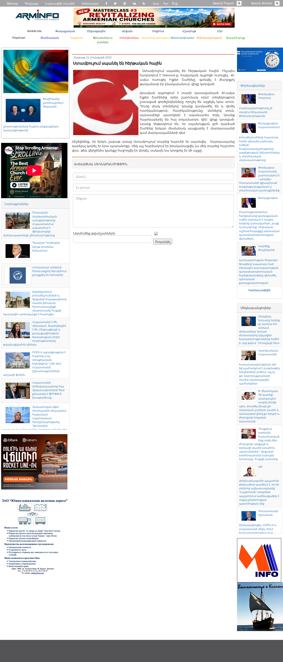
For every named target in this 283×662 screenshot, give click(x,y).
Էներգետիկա (129, 37)
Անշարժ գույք (235, 37)
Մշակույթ (189, 31)
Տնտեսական (49, 37)
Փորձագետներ (253, 85)
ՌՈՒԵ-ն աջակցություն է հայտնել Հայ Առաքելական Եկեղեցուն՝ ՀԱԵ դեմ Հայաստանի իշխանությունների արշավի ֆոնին (34, 363)
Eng (175, 3)
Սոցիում (158, 31)
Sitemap (12, 3)
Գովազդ (31, 3)
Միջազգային (96, 31)
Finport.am (18, 37)
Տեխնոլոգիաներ (182, 37)
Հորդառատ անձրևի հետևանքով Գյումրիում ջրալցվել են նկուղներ (49, 270)
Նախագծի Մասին (60, 3)
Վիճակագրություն (209, 37)
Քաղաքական (65, 31)
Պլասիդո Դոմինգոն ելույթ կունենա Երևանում (46, 246)
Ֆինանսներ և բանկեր (103, 40)
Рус (165, 3)
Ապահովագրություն (156, 37)
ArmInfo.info (34, 31)
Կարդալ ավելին (259, 290)
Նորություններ (17, 203)
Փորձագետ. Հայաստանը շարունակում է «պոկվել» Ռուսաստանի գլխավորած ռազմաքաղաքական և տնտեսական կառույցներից (259, 178)
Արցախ (127, 31)
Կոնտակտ (90, 3)
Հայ (156, 3)
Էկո (220, 31)
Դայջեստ (76, 37)
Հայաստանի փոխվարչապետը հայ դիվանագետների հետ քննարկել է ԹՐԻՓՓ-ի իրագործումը (48, 389)
